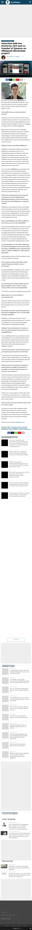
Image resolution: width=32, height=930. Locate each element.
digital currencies (12, 428)
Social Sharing (13, 429)
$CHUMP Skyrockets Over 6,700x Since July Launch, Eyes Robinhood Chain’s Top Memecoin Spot (19, 475)
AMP (12, 427)
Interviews (4, 429)
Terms (24, 925)
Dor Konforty (23, 428)
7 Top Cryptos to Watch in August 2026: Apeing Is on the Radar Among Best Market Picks (19, 494)
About (7, 925)
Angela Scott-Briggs (14, 56)
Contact (13, 925)
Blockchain (17, 427)
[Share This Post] (10, 79)
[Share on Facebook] (7, 79)
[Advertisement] (16, 21)
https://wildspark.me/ (18, 422)
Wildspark (27, 429)
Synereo (20, 429)
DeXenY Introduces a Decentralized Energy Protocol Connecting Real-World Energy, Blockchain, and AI (18, 464)
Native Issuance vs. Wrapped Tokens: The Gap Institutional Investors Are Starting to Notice (18, 453)
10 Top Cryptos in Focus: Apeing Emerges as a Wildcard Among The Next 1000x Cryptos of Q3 (19, 484)
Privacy (19, 925)
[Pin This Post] (17, 79)
